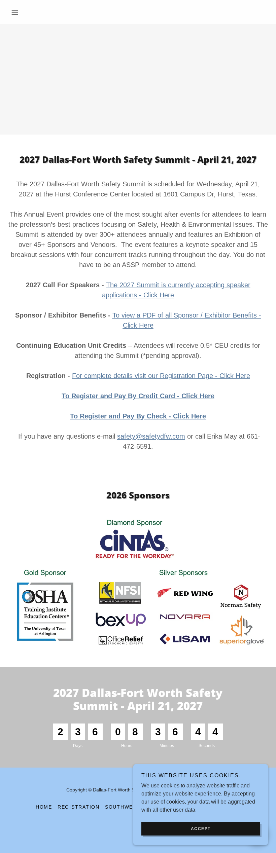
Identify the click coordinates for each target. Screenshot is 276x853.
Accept (201, 828)
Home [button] (44, 807)
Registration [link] (79, 807)
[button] (27, 12)
